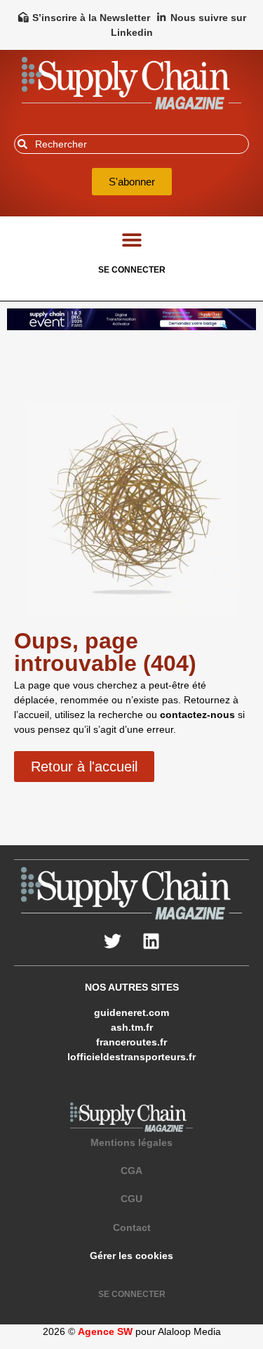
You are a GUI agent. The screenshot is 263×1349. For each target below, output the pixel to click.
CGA (131, 1170)
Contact (132, 1227)
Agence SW (105, 1331)
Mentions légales (131, 1142)
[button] (131, 239)
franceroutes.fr (131, 1042)
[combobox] (131, 144)
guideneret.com (131, 1012)
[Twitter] (112, 940)
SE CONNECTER (132, 270)
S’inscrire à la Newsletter (91, 17)
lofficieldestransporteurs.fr (131, 1056)
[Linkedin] (150, 940)
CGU (131, 1198)
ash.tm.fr (132, 1027)
